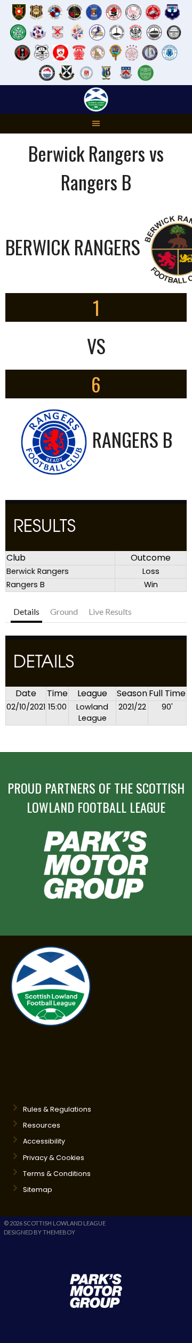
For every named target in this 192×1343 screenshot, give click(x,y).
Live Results (110, 611)
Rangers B (25, 584)
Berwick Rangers (37, 571)
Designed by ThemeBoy (39, 1232)
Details (26, 611)
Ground (64, 611)
